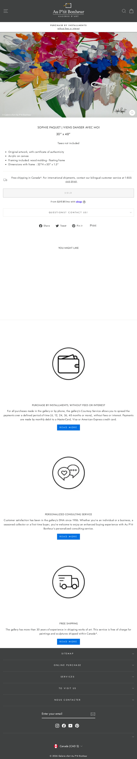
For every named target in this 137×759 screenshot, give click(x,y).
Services (68, 676)
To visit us (67, 688)
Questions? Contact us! (68, 212)
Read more (68, 427)
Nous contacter (67, 699)
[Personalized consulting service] (68, 473)
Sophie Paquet (49, 127)
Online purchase (67, 665)
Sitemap (68, 653)
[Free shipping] (68, 582)
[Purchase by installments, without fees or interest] (68, 364)
